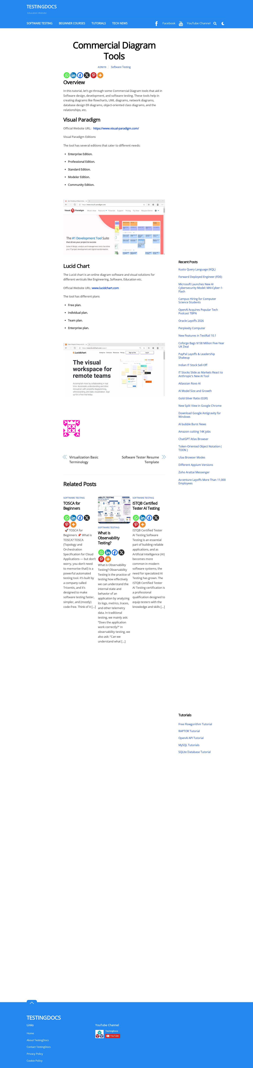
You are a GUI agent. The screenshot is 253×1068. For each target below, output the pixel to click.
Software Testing (39, 23)
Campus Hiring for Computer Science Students (197, 300)
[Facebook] (80, 75)
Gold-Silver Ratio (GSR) (193, 398)
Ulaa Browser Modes (191, 457)
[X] (87, 75)
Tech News (120, 23)
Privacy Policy (35, 1053)
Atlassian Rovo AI (189, 383)
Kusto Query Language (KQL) (196, 269)
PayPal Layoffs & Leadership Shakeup (196, 356)
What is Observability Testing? (108, 537)
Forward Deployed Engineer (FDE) (200, 277)
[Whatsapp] (67, 75)
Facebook (168, 23)
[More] (100, 75)
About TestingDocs (38, 1040)
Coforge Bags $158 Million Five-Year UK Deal (201, 345)
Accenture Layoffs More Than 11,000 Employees (202, 481)
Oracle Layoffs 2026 (191, 321)
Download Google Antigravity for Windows (199, 415)
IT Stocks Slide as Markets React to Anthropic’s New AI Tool (200, 374)
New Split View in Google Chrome (200, 406)
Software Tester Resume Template (140, 459)
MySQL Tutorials (188, 745)
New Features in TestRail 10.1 (197, 335)
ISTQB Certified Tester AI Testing (146, 506)
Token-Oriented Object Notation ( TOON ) (200, 448)
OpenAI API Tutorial (191, 738)
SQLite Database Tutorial (194, 752)
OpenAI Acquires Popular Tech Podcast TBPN (198, 311)
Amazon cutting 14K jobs (194, 431)
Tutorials (99, 23)
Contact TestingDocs (39, 1047)
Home (30, 1033)
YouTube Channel (198, 23)
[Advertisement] (42, 91)
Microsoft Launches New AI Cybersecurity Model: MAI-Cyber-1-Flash (200, 287)
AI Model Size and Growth (195, 391)
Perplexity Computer (192, 328)
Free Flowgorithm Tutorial (195, 724)
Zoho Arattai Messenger (194, 472)
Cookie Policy (35, 1060)
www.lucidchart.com (105, 288)
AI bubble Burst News (192, 424)
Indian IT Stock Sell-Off (192, 365)
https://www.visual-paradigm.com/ (116, 128)
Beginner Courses (72, 23)
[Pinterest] (94, 75)
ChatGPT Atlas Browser (193, 439)
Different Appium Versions (196, 465)
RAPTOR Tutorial (189, 731)
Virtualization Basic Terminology (83, 459)
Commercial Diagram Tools (114, 50)
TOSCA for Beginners (71, 506)
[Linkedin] (73, 75)
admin (102, 67)
